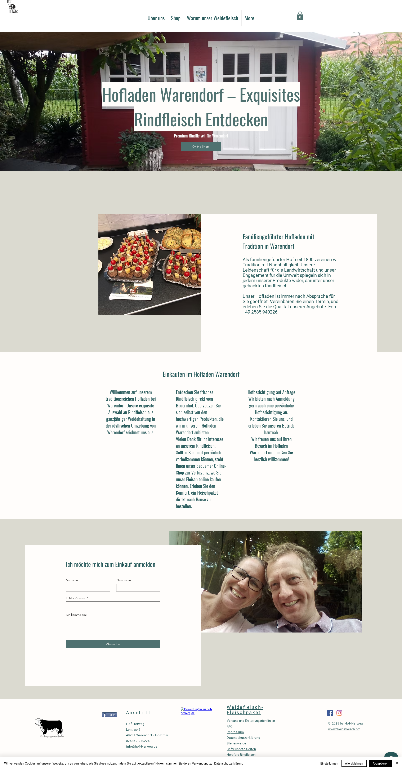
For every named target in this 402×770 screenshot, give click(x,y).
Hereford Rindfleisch (241, 755)
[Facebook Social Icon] (330, 713)
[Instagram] (339, 713)
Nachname (124, 580)
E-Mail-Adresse (76, 597)
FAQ (229, 726)
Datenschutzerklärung (228, 763)
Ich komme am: (76, 614)
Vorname (72, 580)
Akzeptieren (380, 763)
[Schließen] (396, 763)
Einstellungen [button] (329, 763)
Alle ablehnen (354, 763)
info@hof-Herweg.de (141, 746)
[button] (300, 16)
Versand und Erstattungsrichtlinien (251, 721)
